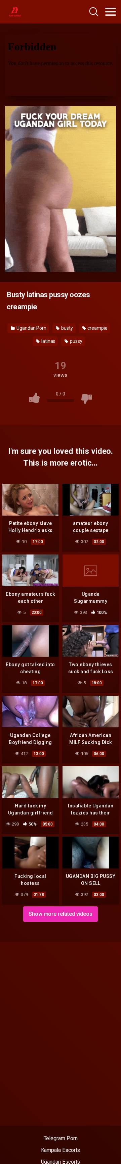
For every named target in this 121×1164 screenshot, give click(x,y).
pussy (75, 341)
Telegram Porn (61, 1138)
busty (66, 328)
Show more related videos (60, 914)
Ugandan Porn (30, 328)
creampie (96, 328)
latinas (47, 341)
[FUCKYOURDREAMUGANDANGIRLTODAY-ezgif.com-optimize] (60, 189)
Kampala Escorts (60, 1150)
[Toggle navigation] (110, 12)
